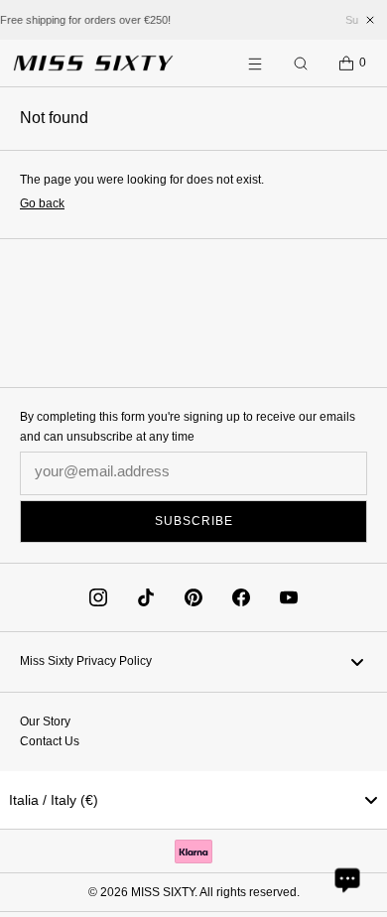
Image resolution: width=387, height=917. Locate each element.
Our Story (45, 721)
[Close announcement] (370, 20)
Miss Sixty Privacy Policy (86, 661)
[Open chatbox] (347, 879)
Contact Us (49, 741)
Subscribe (194, 521)
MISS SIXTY (162, 892)
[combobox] (193, 800)
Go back (42, 203)
